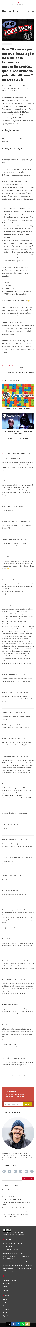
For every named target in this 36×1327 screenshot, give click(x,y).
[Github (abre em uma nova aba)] (18, 5)
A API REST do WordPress (18, 438)
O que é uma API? (7, 1193)
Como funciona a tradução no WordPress (14, 1208)
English (18, 3)
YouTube (6, 1306)
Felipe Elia (10, 11)
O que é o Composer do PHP (10, 1190)
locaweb (7, 357)
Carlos (4, 458)
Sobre (5, 1287)
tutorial (24, 211)
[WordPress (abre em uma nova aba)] (22, 5)
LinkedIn (6, 1299)
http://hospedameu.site (9, 846)
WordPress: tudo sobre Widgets (18, 409)
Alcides (4, 1005)
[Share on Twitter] (8, 1324)
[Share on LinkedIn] (18, 1324)
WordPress (6, 44)
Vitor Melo (6, 506)
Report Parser (7, 1283)
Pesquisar (28, 1178)
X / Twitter (6, 1316)
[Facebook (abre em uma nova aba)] (15, 5)
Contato (5, 1290)
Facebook (6, 1312)
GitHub (5, 1302)
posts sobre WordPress (15, 316)
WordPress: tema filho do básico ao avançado (18, 432)
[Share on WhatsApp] (22, 1324)
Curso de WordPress (9, 1280)
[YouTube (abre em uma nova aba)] (20, 5)
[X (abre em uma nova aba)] (13, 5)
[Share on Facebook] (13, 1324)
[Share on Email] (27, 1324)
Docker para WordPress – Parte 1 (11, 1199)
